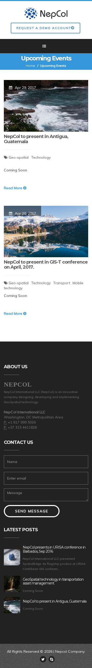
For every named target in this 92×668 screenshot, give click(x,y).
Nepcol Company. (70, 651)
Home (30, 65)
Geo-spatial (19, 157)
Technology (41, 157)
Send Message (31, 511)
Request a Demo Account (43, 28)
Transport (61, 283)
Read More (13, 188)
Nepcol (18, 384)
